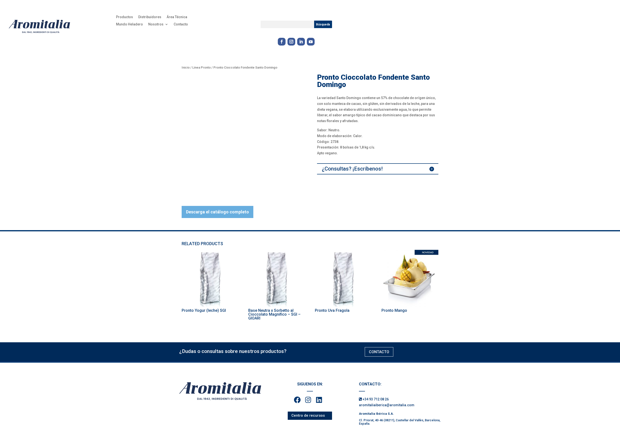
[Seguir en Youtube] (311, 42)
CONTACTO (379, 352)
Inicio (186, 67)
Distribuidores (149, 17)
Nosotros (155, 24)
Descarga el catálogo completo (217, 211)
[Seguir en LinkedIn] (301, 42)
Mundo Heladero (129, 24)
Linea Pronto (201, 67)
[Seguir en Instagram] (291, 42)
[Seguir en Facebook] (282, 42)
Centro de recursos (308, 415)
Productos (124, 17)
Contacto (181, 24)
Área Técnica (177, 17)
